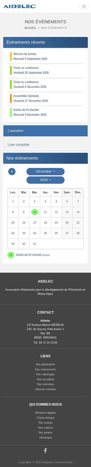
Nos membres (45, 384)
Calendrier (15, 131)
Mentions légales (45, 412)
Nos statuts (46, 422)
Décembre (44, 171)
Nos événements (45, 369)
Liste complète (18, 144)
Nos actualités (45, 379)
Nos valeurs (45, 427)
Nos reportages (45, 374)
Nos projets (45, 432)
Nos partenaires (45, 364)
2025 (44, 180)
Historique (45, 437)
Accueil (30, 28)
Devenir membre (46, 389)
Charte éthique (45, 417)
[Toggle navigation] (84, 6)
